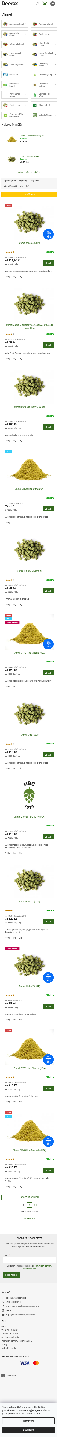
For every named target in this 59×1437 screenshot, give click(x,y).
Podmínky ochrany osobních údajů (16, 1341)
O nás (4, 1326)
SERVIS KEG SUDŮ (9, 1333)
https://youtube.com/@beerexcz (20, 1315)
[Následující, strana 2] (29, 1205)
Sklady (4, 1344)
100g (7, 276)
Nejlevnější (23, 180)
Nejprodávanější (10, 186)
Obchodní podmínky (10, 1337)
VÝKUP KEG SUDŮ (9, 1330)
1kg (14, 276)
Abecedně (24, 186)
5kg (20, 276)
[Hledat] (37, 3)
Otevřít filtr (29, 194)
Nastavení (28, 1420)
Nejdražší (35, 180)
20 (35, 1205)
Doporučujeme (9, 180)
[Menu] (52, 3)
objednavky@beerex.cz (16, 1298)
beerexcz (10, 1310)
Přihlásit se (11, 1275)
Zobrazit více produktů (28, 172)
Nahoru (31, 1218)
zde (38, 1413)
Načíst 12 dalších (29, 1197)
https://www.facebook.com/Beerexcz (22, 1306)
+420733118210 (13, 1302)
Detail (48, 263)
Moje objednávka (8, 1348)
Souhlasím (28, 1430)
